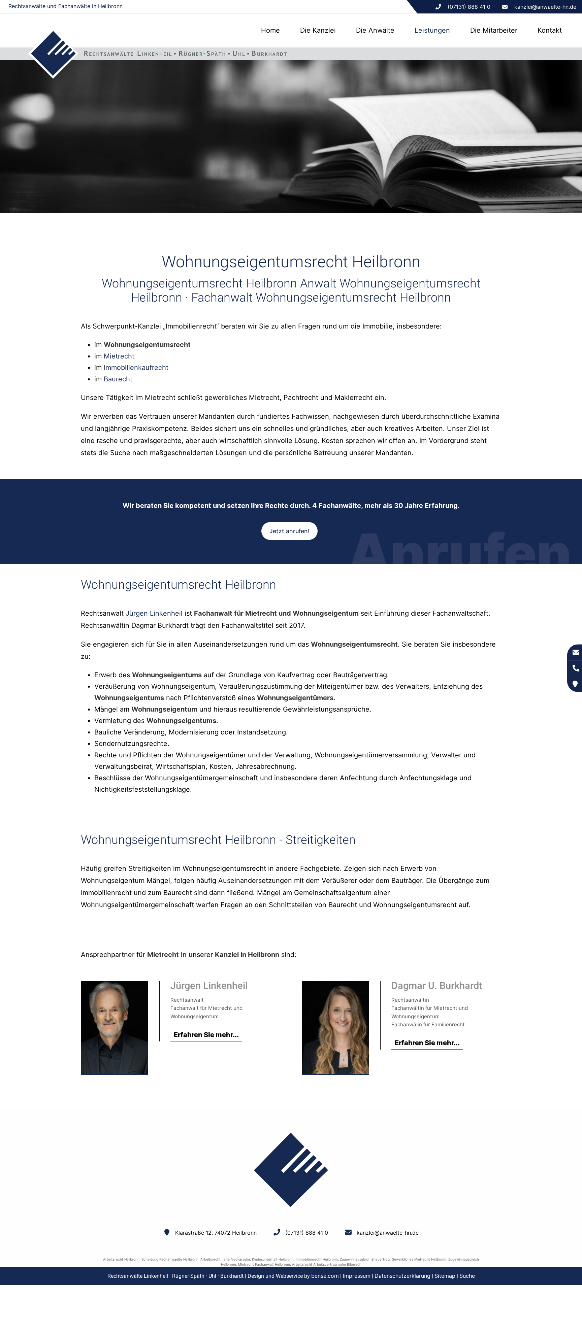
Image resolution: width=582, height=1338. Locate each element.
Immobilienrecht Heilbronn (317, 1259)
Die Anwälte (375, 30)
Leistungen (432, 30)
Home (270, 30)
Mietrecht (119, 356)
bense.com (325, 1275)
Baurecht (118, 379)
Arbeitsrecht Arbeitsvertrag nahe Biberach (326, 1264)
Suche (467, 1275)
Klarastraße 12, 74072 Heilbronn (216, 1232)
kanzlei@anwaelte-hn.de (545, 6)
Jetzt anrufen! (289, 531)
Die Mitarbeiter (493, 30)
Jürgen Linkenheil (154, 613)
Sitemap (444, 1275)
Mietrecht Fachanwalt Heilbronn (264, 1264)
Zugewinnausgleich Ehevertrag (365, 1259)
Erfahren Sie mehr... (206, 1035)
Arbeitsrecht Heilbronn (121, 1259)
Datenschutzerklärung (402, 1275)
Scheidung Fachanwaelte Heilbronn (169, 1259)
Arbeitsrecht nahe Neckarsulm (225, 1259)
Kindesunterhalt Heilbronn (273, 1259)
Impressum (356, 1275)
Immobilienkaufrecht (136, 368)
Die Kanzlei (318, 30)
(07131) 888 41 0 (306, 1232)
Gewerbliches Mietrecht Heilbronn (419, 1259)
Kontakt (550, 30)
